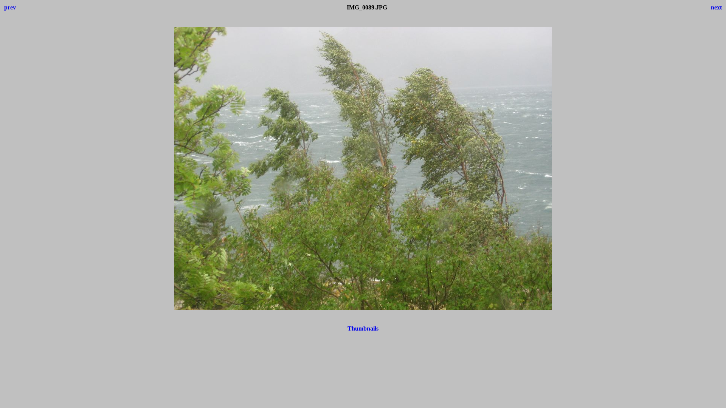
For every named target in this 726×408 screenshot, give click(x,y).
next (716, 7)
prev (10, 7)
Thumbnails (363, 328)
